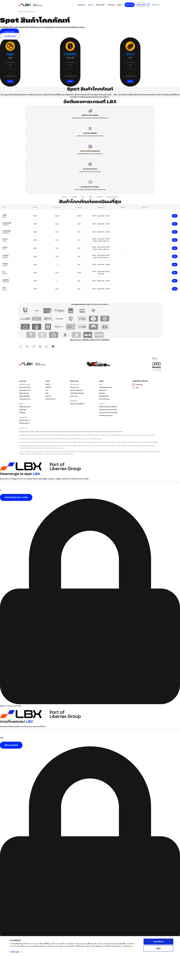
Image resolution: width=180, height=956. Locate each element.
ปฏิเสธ (158, 948)
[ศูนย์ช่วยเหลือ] (148, 4)
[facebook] (20, 346)
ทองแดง (5, 263)
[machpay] (25, 319)
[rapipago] (59, 319)
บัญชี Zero (23, 410)
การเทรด (81, 5)
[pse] (104, 311)
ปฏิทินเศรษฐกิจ (24, 396)
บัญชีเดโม (22, 412)
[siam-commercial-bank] (25, 327)
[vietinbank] (93, 327)
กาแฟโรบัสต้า (6, 231)
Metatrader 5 (24, 423)
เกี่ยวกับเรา (103, 390)
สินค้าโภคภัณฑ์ (112, 197)
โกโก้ (4, 288)
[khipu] (59, 311)
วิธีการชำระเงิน (24, 393)
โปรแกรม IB (74, 387)
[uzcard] (25, 311)
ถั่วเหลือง (5, 255)
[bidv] (70, 327)
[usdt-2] (31, 335)
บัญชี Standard (24, 407)
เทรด (10, 81)
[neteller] (99, 335)
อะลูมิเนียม (5, 280)
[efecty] (48, 319)
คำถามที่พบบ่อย (104, 399)
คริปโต (64, 197)
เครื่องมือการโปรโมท (77, 393)
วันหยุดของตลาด (25, 399)
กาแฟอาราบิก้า (6, 223)
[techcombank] (104, 327)
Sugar (10, 54)
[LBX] (30, 5)
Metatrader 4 (24, 420)
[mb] (82, 327)
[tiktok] (46, 346)
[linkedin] (40, 346)
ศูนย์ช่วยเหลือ (104, 396)
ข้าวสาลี (4, 239)
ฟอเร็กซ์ (74, 197)
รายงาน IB (73, 396)
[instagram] (33, 346)
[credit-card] (82, 311)
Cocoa (130, 54)
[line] (53, 346)
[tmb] (82, 319)
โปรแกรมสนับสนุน (76, 390)
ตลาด (90, 5)
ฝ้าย (3, 272)
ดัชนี (90, 197)
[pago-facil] (93, 311)
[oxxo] (36, 319)
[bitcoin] (76, 335)
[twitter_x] (27, 346)
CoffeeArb (70, 54)
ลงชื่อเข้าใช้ (141, 5)
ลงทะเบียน (130, 5)
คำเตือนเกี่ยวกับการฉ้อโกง (108, 407)
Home (19, 11)
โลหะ (83, 197)
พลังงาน (100, 197)
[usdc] (53, 335)
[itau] (70, 311)
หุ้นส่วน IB (100, 5)
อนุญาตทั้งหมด (158, 941)
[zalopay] (59, 327)
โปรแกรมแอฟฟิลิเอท (77, 404)
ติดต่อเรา (102, 393)
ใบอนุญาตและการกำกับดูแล (108, 412)
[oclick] (36, 311)
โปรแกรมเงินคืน (24, 387)
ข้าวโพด (4, 247)
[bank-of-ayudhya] (104, 319)
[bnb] (42, 335)
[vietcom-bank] (70, 319)
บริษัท (119, 5)
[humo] (48, 311)
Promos (111, 5)
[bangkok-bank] (36, 327)
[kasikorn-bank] (93, 319)
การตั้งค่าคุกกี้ (14, 952)
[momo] (48, 327)
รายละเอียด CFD (25, 390)
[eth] (65, 335)
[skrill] (87, 335)
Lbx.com (22, 435)
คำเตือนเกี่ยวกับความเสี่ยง (108, 410)
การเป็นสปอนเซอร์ (105, 387)
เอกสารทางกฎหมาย (106, 415)
